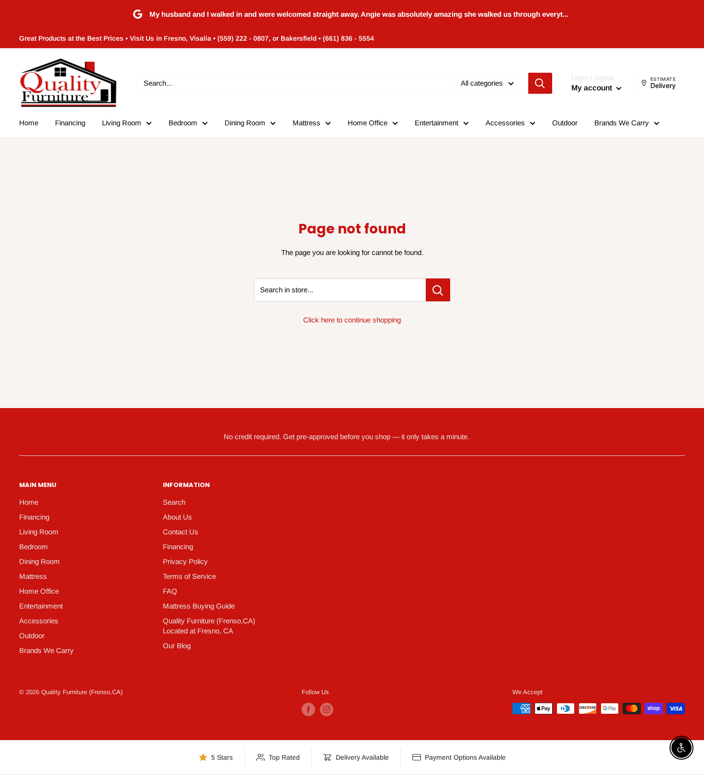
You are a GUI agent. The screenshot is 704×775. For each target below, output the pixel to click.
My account (592, 88)
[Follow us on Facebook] (308, 709)
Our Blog (177, 646)
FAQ (170, 591)
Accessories (505, 123)
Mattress (306, 123)
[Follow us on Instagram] (326, 709)
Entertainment (436, 123)
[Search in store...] (438, 289)
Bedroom (183, 123)
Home (28, 123)
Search (174, 502)
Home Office (367, 123)
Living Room (121, 123)
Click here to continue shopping (352, 320)
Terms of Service (189, 576)
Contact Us (180, 532)
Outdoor (565, 123)
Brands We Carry (621, 123)
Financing (70, 123)
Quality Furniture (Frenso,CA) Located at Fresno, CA (209, 626)
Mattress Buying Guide (199, 606)
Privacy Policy (185, 561)
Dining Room (245, 123)
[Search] (540, 83)
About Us (177, 517)
